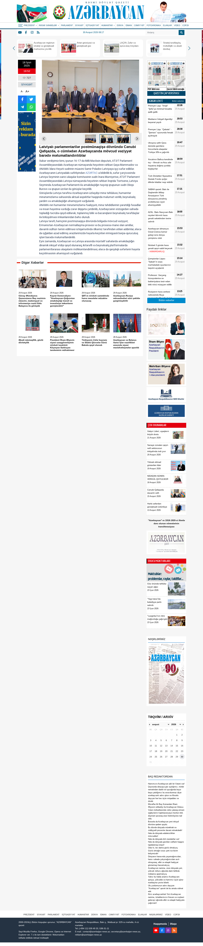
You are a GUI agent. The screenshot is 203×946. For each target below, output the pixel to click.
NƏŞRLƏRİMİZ (156, 915)
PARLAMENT (67, 25)
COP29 (185, 25)
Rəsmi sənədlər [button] (48, 25)
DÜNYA (120, 25)
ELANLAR (167, 25)
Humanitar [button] (107, 25)
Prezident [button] (29, 25)
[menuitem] (90, 138)
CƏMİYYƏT (139, 25)
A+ (27, 91)
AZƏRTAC (91, 172)
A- (22, 91)
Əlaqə (173, 924)
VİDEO (177, 25)
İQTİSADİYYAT (92, 25)
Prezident (28, 915)
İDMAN (129, 25)
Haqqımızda (160, 924)
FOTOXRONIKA (154, 25)
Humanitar (83, 915)
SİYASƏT (79, 25)
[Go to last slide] (44, 138)
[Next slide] (137, 138)
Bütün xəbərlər (178, 101)
